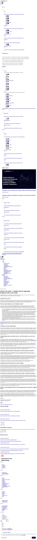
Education (5, 279)
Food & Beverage (6, 282)
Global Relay (6, 269)
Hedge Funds (6, 283)
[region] (18, 535)
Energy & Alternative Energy (8, 278)
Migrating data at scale (3, 322)
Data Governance (6, 265)
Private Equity (6, 281)
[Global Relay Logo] (8, 521)
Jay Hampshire (2, 399)
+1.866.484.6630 (9, 528)
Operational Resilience (7, 271)
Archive (1, 404)
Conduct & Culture (6, 263)
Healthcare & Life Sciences (8, 270)
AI (4, 262)
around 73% (8, 306)
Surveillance (5, 273)
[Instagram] (2, 525)
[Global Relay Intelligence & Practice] (18, 108)
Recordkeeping (6, 272)
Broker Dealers (6, 276)
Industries (3, 274)
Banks (5, 280)
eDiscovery (5, 267)
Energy (5, 268)
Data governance (9, 404)
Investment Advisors (7, 277)
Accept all (33, 537)
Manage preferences (4, 537)
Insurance (5, 284)
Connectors (5, 264)
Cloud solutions (5, 404)
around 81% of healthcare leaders (15, 305)
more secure (9, 315)
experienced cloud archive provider (15, 355)
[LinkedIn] (2, 523)
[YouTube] (2, 524)
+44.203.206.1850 (10, 529)
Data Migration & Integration (8, 266)
